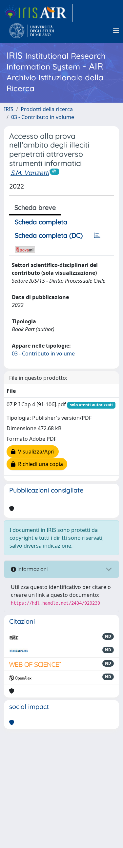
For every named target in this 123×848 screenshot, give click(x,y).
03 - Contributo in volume (42, 117)
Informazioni (32, 569)
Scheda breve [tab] (35, 207)
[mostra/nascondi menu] (116, 30)
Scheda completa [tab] (41, 222)
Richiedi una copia (39, 464)
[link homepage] (38, 13)
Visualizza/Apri (34, 451)
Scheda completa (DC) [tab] (49, 235)
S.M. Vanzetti (29, 173)
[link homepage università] (31, 30)
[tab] (97, 235)
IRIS (8, 109)
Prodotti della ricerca (47, 109)
